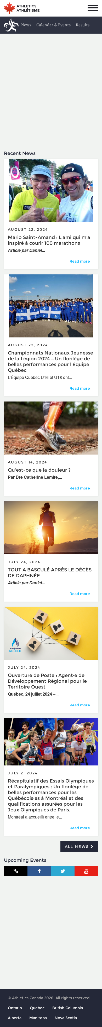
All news (77, 846)
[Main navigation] (93, 8)
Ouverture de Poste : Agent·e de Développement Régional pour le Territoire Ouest (47, 681)
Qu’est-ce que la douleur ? (39, 470)
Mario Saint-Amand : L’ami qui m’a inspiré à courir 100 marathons (49, 240)
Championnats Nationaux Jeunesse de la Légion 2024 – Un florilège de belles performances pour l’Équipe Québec (50, 361)
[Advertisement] (51, 87)
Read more (81, 261)
